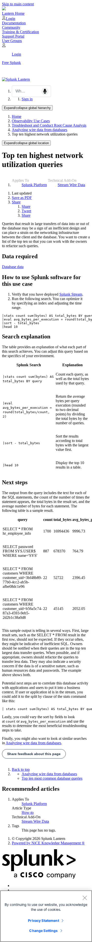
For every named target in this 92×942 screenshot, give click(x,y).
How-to (28, 812)
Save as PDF (22, 198)
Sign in (27, 99)
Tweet (26, 211)
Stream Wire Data (71, 185)
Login (10, 18)
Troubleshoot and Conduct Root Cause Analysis (49, 125)
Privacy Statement (43, 920)
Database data (13, 267)
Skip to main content (18, 4)
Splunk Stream (70, 294)
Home (16, 116)
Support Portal (13, 36)
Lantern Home (13, 13)
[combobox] (31, 91)
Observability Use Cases (31, 121)
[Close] (84, 897)
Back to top (21, 769)
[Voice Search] (45, 91)
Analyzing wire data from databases (39, 130)
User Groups (12, 41)
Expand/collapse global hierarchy (27, 108)
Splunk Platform (34, 185)
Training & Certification (20, 32)
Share (16, 202)
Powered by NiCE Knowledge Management (48, 843)
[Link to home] (16, 79)
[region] (46, 916)
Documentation (14, 23)
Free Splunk (11, 63)
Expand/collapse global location (26, 143)
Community (11, 27)
